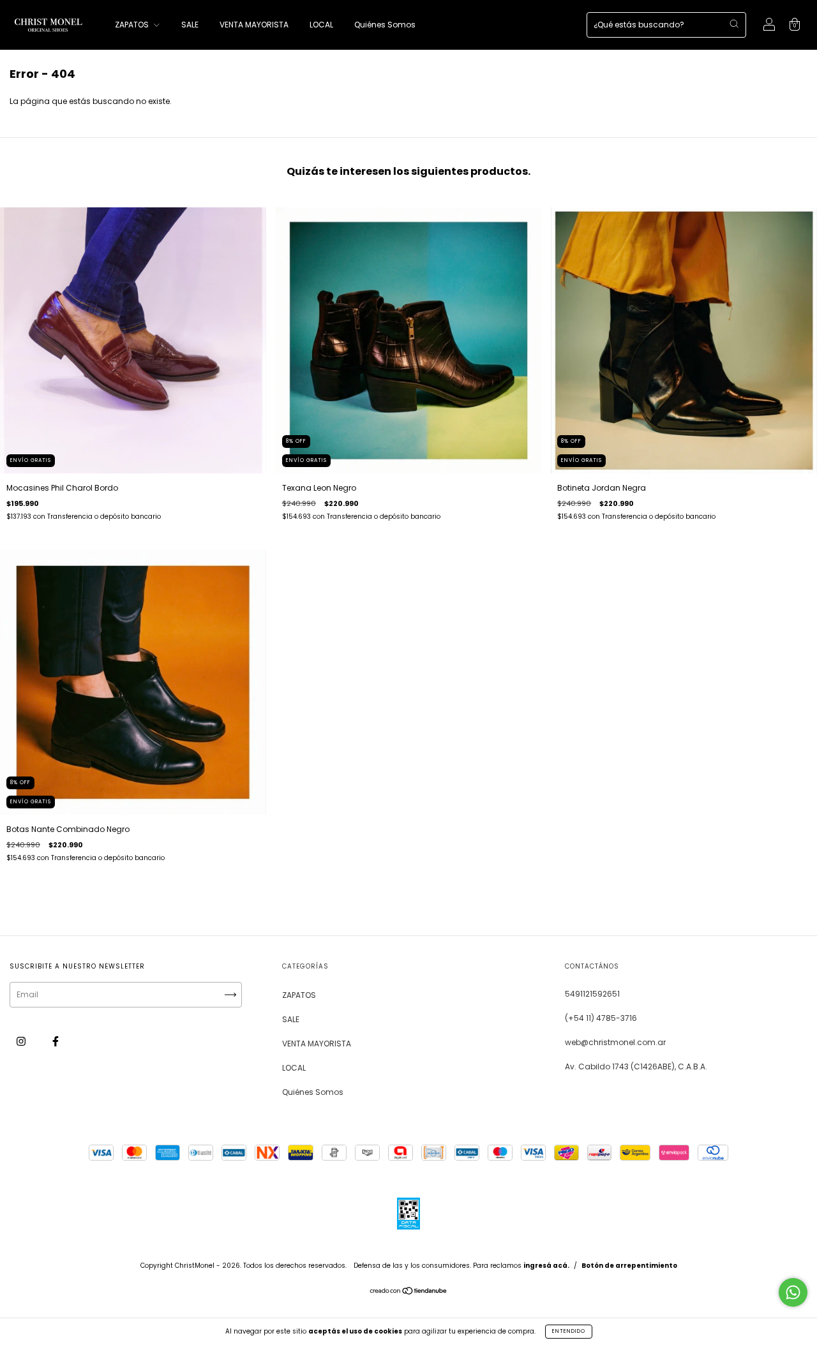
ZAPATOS (133, 24)
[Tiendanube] (409, 1292)
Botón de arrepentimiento (629, 1265)
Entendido (568, 1331)
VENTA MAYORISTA (254, 24)
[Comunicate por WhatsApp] (793, 1292)
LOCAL (321, 24)
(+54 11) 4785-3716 (601, 1018)
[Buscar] (734, 23)
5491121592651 (592, 993)
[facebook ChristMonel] (55, 1041)
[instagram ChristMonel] (22, 1041)
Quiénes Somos (385, 24)
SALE (190, 24)
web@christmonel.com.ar (615, 1042)
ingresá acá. (546, 1265)
